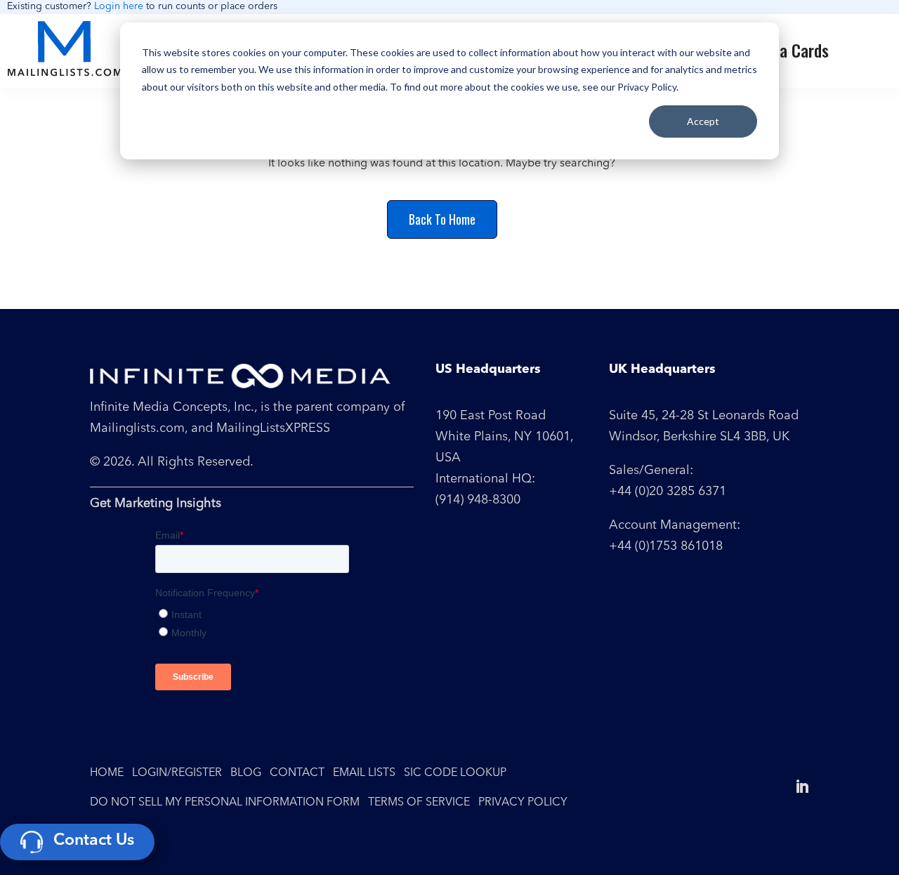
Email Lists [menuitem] (364, 773)
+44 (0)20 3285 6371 (667, 491)
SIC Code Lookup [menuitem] (455, 773)
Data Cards (793, 50)
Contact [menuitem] (297, 773)
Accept (703, 121)
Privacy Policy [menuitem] (522, 802)
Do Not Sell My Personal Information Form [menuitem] (225, 802)
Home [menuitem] (107, 773)
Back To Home (442, 219)
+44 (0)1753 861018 (666, 546)
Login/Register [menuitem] (177, 773)
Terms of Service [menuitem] (419, 802)
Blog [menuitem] (245, 773)
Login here (118, 6)
